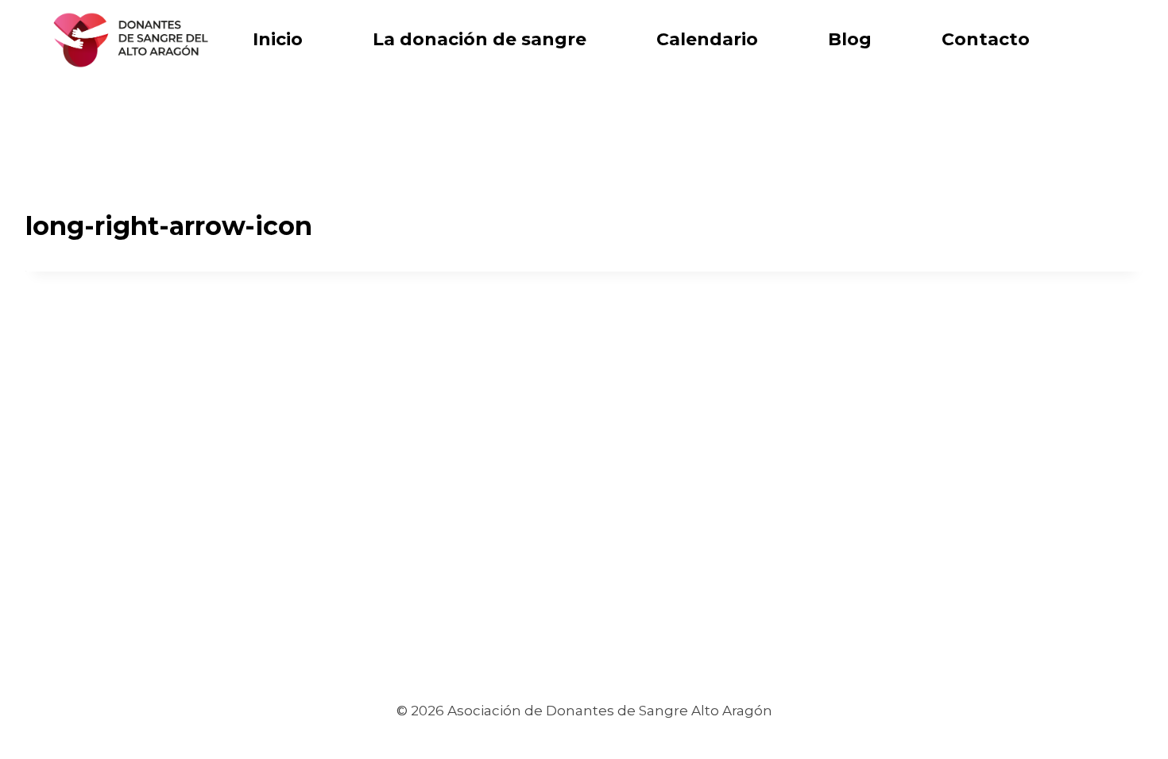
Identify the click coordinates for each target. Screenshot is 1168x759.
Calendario (707, 39)
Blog (850, 39)
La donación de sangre (479, 39)
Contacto (986, 39)
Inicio (278, 39)
